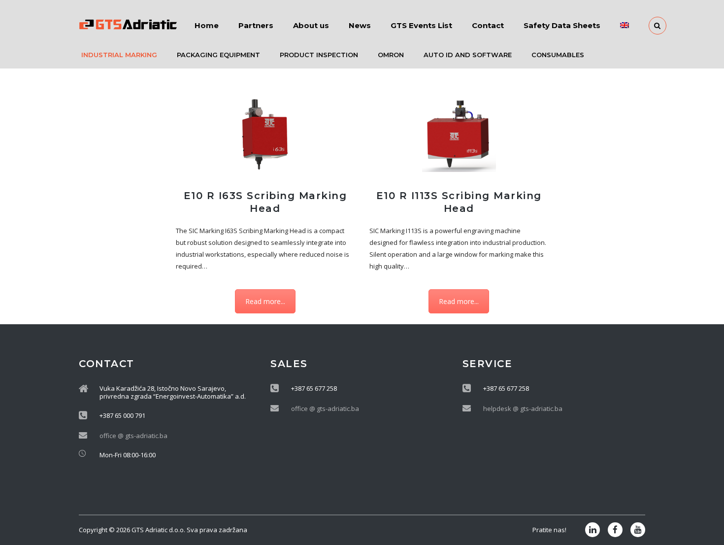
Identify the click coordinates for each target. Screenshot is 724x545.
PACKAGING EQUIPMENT (218, 55)
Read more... (265, 301)
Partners (255, 26)
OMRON (391, 55)
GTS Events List (421, 26)
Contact (488, 26)
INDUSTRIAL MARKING (119, 55)
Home (207, 26)
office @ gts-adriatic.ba (133, 435)
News (360, 26)
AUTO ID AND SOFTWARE (468, 55)
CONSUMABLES (557, 55)
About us (311, 26)
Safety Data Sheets (562, 26)
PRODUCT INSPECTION (319, 55)
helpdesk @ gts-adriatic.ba (522, 408)
